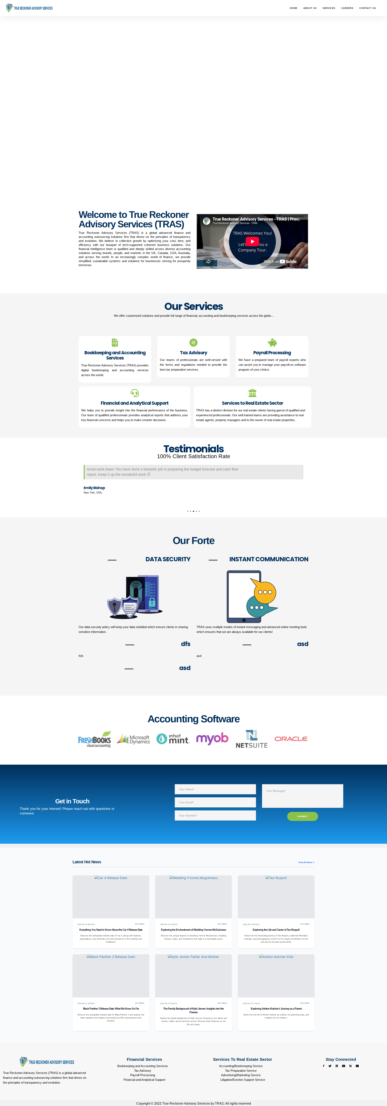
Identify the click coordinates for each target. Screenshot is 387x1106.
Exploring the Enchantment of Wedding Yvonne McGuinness (193, 929)
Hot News (139, 924)
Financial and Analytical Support (144, 1079)
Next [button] (311, 483)
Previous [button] (76, 483)
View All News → (306, 862)
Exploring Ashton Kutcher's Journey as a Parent (276, 1008)
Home (293, 8)
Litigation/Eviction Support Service (242, 1079)
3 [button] (193, 511)
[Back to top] (376, 1088)
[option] (193, 480)
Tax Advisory (142, 1070)
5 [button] (199, 511)
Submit (302, 816)
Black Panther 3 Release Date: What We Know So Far (111, 1008)
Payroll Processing (142, 1075)
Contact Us (367, 8)
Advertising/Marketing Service (241, 1075)
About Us (310, 8)
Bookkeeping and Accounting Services (142, 1066)
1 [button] (187, 511)
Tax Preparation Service (241, 1070)
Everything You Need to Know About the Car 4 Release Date (110, 929)
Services (329, 8)
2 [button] (190, 511)
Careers (347, 8)
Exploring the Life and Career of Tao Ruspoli (276, 929)
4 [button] (196, 511)
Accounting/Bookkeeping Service (241, 1066)
